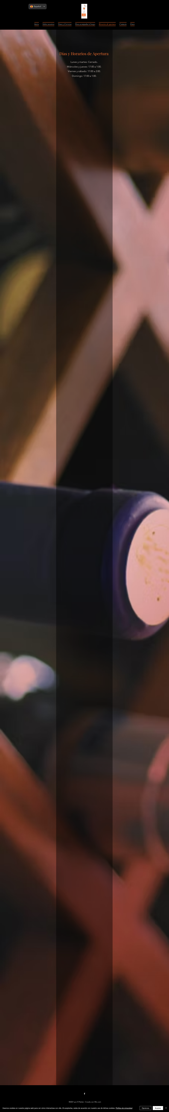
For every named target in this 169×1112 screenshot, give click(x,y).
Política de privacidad (124, 1108)
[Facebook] (84, 1093)
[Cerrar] (166, 1108)
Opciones (145, 1108)
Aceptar (158, 1108)
